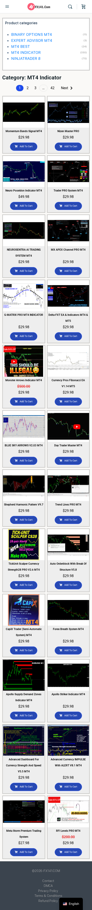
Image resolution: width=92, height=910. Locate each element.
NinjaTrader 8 (25, 58)
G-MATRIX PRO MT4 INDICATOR (23, 314)
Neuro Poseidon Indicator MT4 (23, 190)
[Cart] (83, 6)
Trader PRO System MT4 (68, 190)
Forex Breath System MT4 (68, 629)
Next (64, 88)
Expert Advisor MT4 (31, 40)
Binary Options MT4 (31, 34)
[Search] (71, 6)
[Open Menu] (7, 6)
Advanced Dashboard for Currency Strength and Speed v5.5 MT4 (23, 765)
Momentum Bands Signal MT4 (24, 131)
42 (52, 88)
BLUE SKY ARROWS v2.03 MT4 (24, 445)
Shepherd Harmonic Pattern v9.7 (23, 504)
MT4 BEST (20, 46)
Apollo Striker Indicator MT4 (68, 694)
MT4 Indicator (26, 52)
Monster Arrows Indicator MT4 (23, 380)
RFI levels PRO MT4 (68, 830)
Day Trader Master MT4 (68, 445)
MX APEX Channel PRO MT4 (68, 249)
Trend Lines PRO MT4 (68, 504)
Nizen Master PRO (68, 131)
